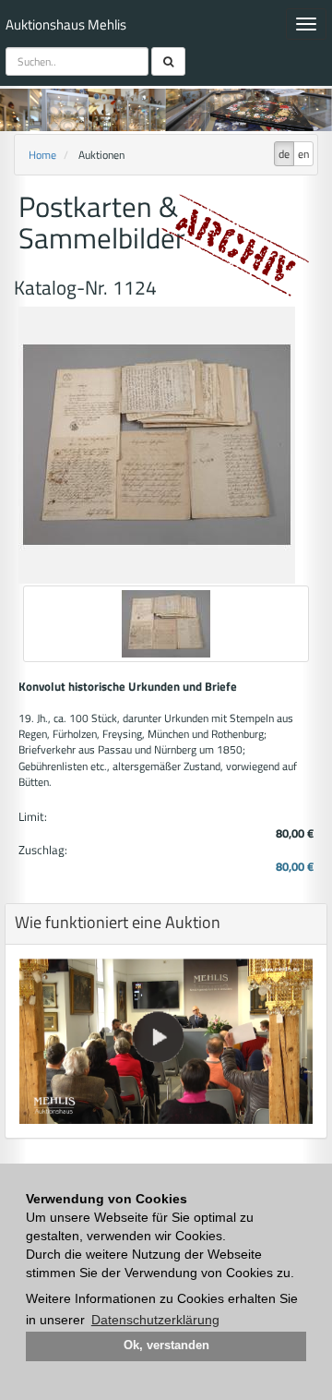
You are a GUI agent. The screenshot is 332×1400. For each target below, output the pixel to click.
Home (42, 154)
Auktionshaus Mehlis (66, 24)
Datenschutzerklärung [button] (155, 1319)
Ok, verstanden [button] (166, 1345)
